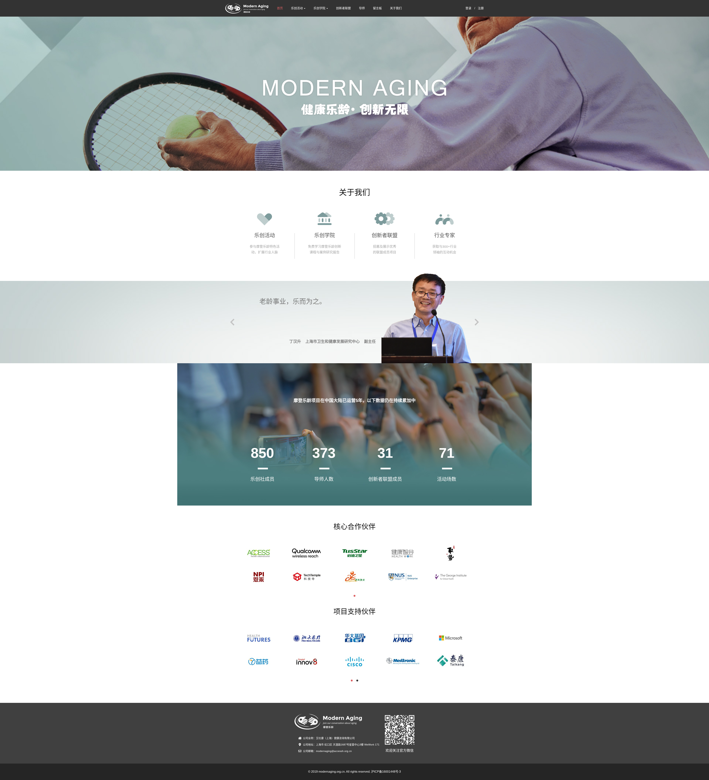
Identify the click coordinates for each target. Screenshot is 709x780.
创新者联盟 (343, 8)
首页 (280, 8)
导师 (362, 8)
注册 (481, 8)
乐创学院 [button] (320, 8)
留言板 (377, 8)
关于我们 (396, 8)
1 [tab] (354, 596)
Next (476, 322)
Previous (232, 322)
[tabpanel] (258, 568)
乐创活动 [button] (297, 8)
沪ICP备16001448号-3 (386, 771)
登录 (468, 8)
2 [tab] (357, 681)
